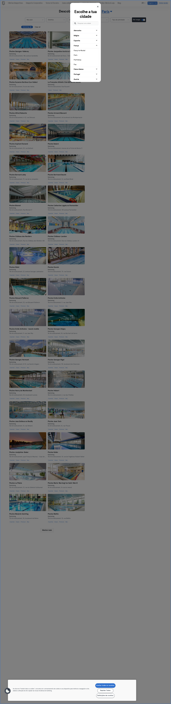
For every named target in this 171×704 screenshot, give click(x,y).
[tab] (85, 30)
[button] (7, 691)
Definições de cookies (105, 695)
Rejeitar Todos (105, 690)
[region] (72, 690)
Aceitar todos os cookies (105, 685)
